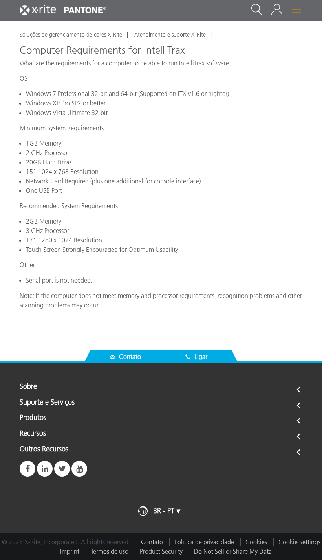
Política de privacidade (204, 542)
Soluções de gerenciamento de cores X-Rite (71, 34)
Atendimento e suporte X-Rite (170, 34)
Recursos (33, 434)
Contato (152, 542)
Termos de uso (109, 551)
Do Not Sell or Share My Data (233, 551)
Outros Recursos (44, 449)
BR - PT (163, 510)
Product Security (161, 551)
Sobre (28, 387)
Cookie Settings (299, 542)
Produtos (33, 418)
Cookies (256, 542)
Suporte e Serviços (47, 403)
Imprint (69, 551)
